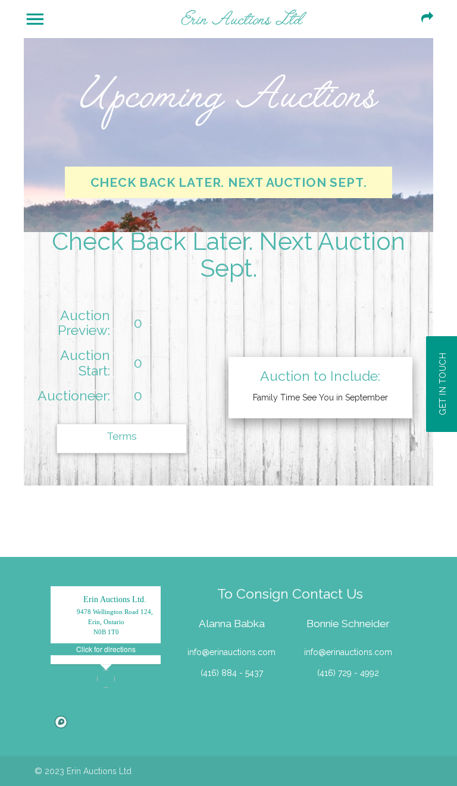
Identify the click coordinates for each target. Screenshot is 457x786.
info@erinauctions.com (231, 652)
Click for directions (106, 649)
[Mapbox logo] (61, 722)
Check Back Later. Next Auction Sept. (228, 182)
